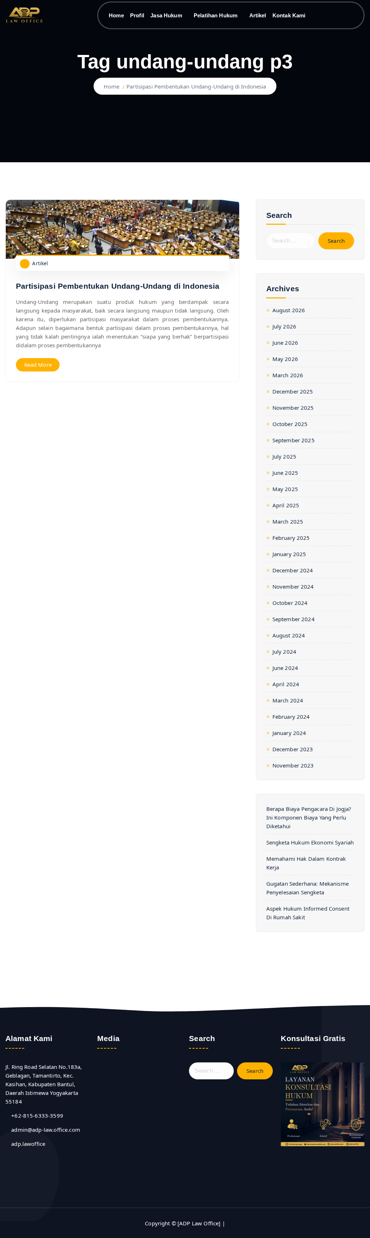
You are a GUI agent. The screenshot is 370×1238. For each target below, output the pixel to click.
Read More (38, 364)
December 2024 (292, 570)
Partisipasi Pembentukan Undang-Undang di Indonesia (196, 86)
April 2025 (285, 505)
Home (116, 15)
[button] (104, 1118)
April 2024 (285, 684)
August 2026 (288, 310)
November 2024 (293, 586)
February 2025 (291, 537)
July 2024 (284, 651)
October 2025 (290, 423)
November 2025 (293, 407)
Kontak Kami (289, 15)
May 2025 (285, 489)
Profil (137, 15)
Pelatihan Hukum (215, 15)
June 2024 (285, 667)
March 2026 (287, 375)
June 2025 (285, 472)
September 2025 (293, 440)
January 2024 (289, 732)
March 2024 (287, 700)
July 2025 (284, 456)
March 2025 (287, 521)
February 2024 (291, 716)
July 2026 (284, 326)
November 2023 (293, 765)
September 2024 (293, 619)
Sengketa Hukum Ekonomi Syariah (310, 842)
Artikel (257, 15)
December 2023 (292, 749)
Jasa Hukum (166, 15)
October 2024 (290, 602)
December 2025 (292, 391)
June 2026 (285, 342)
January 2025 (289, 554)
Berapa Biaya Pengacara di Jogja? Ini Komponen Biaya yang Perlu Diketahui (309, 817)
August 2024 (288, 635)
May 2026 (285, 358)
